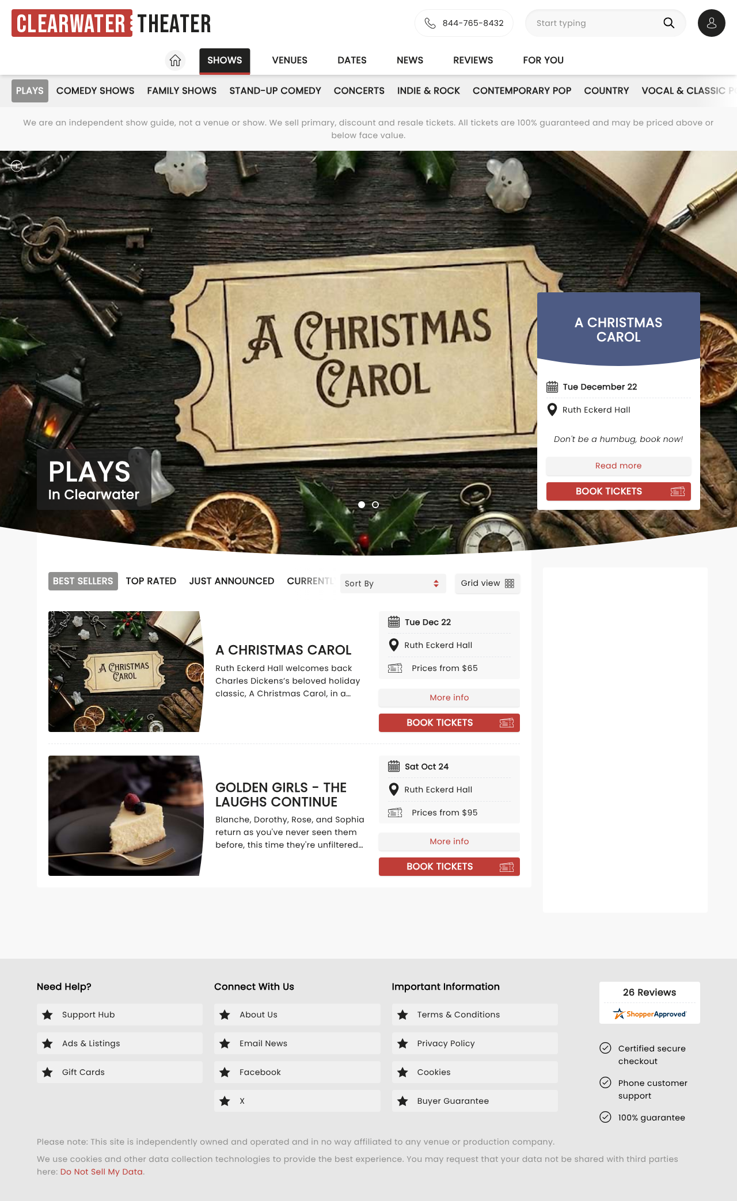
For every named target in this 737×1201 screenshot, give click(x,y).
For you (543, 60)
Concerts (359, 90)
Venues (290, 60)
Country (606, 90)
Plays (30, 90)
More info (449, 697)
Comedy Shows (95, 90)
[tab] (361, 504)
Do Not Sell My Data (101, 1171)
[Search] (671, 23)
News (410, 60)
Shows (224, 60)
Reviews (473, 60)
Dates (352, 60)
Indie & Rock (428, 90)
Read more (618, 465)
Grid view (480, 583)
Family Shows (182, 90)
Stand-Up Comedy (275, 90)
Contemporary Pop (522, 90)
